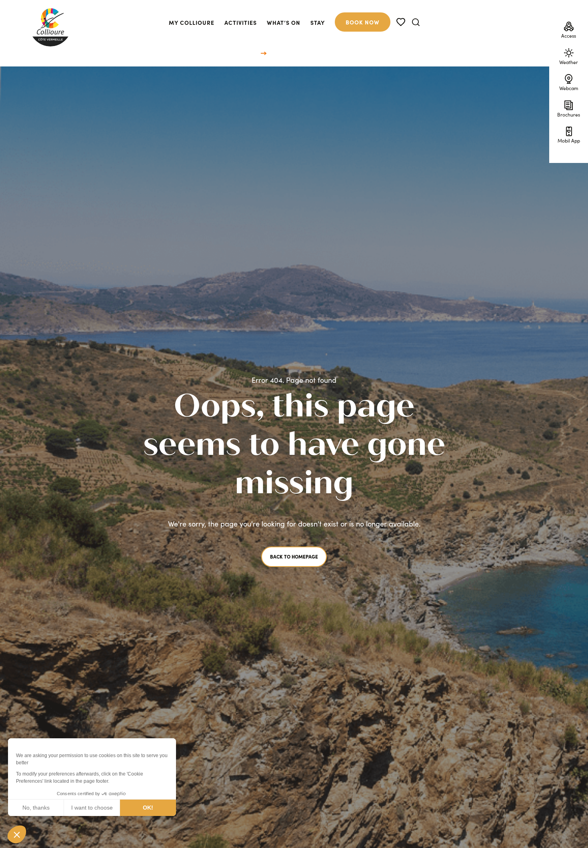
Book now (363, 22)
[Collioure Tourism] (50, 25)
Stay (317, 22)
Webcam (568, 87)
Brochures (568, 114)
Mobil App (569, 140)
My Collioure (191, 22)
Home (251, 52)
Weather (568, 61)
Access (568, 35)
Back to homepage (294, 556)
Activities (240, 22)
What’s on (283, 22)
